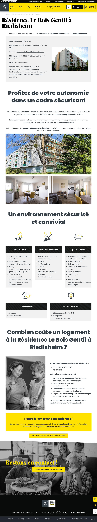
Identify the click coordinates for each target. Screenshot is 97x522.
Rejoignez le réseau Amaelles (35, 1)
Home (8, 14)
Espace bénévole (70, 1)
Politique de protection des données (24, 519)
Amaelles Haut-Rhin (79, 33)
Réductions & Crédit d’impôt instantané (86, 1)
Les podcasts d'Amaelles (48, 519)
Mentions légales (37, 519)
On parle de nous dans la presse (61, 519)
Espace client (49, 1)
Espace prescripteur (59, 1)
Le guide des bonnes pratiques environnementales (79, 519)
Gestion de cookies (10, 519)
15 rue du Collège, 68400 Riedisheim (30, 52)
